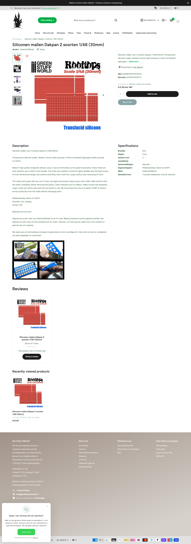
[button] (11, 8)
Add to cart (152, 94)
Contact (82, 449)
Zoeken (115, 20)
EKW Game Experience (88, 452)
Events (116, 33)
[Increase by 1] (124, 92)
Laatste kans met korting (146, 33)
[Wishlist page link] (178, 21)
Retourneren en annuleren (128, 449)
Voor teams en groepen (167, 441)
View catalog (46, 20)
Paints (70, 33)
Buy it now (127, 102)
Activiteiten (83, 445)
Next (58, 8)
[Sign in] (164, 20)
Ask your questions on (30, 498)
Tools (79, 33)
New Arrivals (48, 33)
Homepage (16, 39)
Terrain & (87, 33)
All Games (61, 33)
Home (37, 33)
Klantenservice (124, 441)
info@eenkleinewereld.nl (27, 494)
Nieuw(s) (82, 456)
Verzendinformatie (125, 445)
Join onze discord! (49, 8)
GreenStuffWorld (27, 49)
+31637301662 (23, 490)
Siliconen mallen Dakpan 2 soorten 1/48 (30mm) (27, 412)
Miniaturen (98, 33)
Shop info (83, 441)
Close (188, 3)
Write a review (31, 356)
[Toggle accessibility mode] (155, 8)
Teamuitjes (160, 449)
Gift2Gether (127, 33)
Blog (108, 33)
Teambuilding (161, 445)
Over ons (83, 459)
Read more (134, 61)
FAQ (119, 452)
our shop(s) (138, 67)
